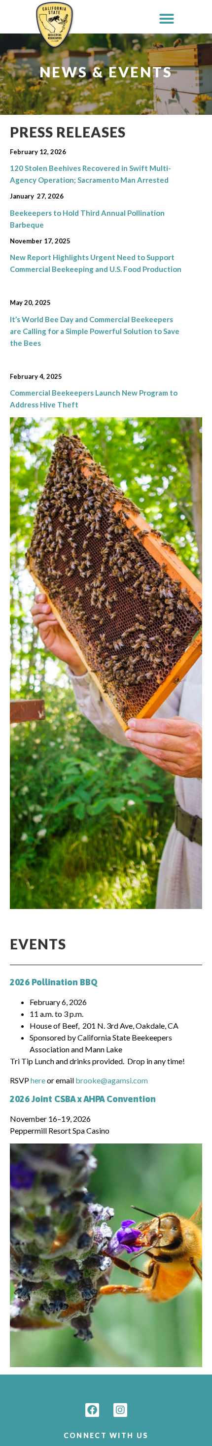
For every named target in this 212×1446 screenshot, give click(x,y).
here (38, 1080)
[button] (166, 19)
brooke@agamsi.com (111, 1080)
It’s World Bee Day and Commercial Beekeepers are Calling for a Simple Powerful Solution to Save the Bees (94, 331)
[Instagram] (120, 1410)
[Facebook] (92, 1410)
